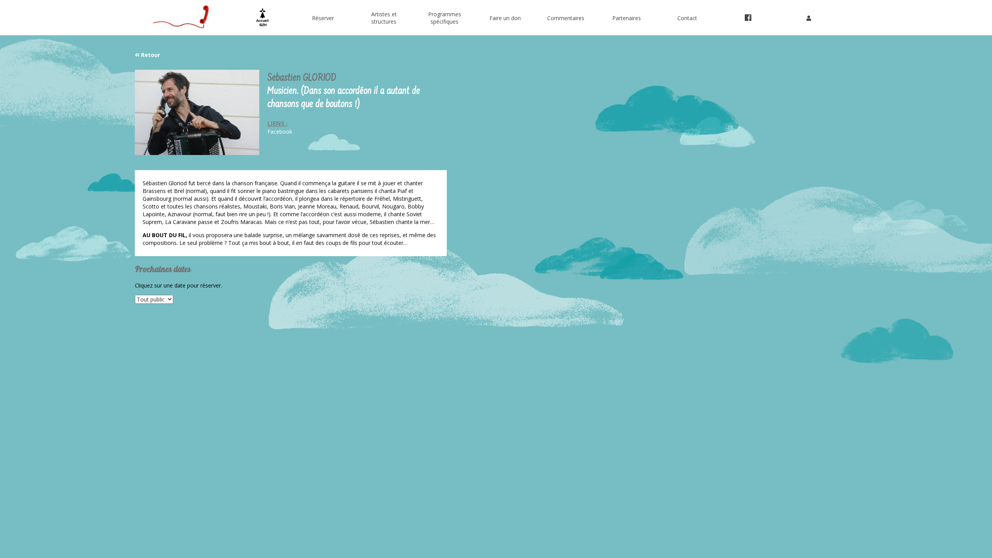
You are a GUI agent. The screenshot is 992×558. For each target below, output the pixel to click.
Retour (150, 55)
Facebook (279, 131)
